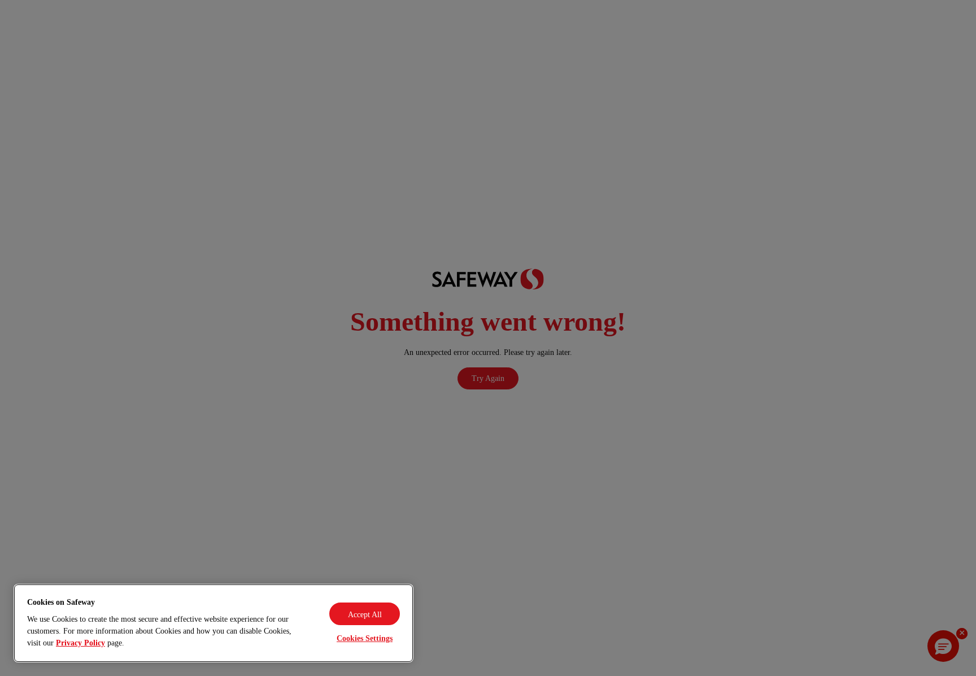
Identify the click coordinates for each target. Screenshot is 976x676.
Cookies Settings (365, 638)
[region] (213, 623)
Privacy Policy (80, 643)
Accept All (365, 614)
